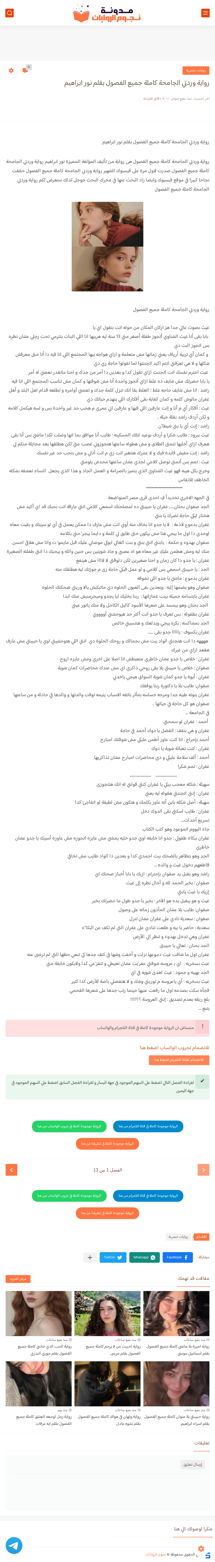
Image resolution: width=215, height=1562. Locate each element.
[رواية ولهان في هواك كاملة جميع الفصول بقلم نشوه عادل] (107, 1383)
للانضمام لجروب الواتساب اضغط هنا (174, 1048)
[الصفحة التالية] (11, 1170)
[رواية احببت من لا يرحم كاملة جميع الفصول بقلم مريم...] (107, 1313)
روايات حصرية (196, 70)
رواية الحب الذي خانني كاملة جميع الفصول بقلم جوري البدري (45, 1350)
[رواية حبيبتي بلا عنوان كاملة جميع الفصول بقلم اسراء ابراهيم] (176, 1383)
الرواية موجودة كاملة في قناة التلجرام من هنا (148, 1126)
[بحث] (9, 13)
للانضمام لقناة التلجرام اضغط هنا (179, 1060)
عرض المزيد (18, 1279)
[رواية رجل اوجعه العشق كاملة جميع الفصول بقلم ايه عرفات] (39, 1383)
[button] (178, 1257)
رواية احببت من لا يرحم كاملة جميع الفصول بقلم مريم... (113, 1350)
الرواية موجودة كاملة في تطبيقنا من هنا (107, 1144)
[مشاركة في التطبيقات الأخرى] (90, 1257)
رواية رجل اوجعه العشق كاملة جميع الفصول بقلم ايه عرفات (44, 1420)
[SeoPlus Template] (207, 1555)
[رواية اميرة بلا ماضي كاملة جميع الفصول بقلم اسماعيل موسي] (176, 1313)
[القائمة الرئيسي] (205, 13)
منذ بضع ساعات (194, 1340)
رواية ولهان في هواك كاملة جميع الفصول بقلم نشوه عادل (109, 1420)
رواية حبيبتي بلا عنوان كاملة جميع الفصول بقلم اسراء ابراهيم (176, 1420)
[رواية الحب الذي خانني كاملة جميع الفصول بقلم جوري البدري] (39, 1313)
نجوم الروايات (156, 1554)
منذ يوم (62, 1410)
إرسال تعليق (192, 1464)
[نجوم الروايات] (107, 13)
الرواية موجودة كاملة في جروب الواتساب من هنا (69, 1126)
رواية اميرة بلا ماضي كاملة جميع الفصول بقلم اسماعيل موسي (177, 1350)
